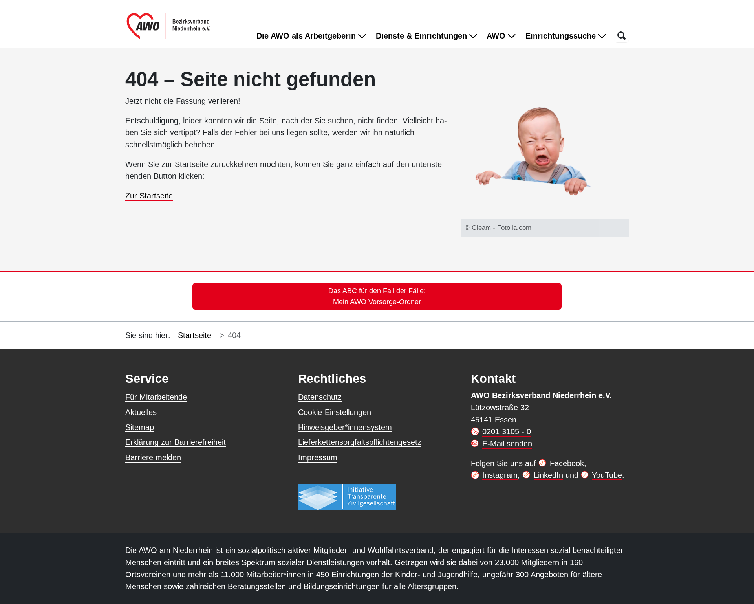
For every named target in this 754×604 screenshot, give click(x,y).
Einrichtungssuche (561, 35)
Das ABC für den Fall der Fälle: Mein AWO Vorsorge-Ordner (377, 296)
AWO (497, 35)
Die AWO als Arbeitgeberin (307, 35)
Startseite (194, 335)
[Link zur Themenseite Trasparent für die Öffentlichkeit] (347, 496)
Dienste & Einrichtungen (422, 35)
